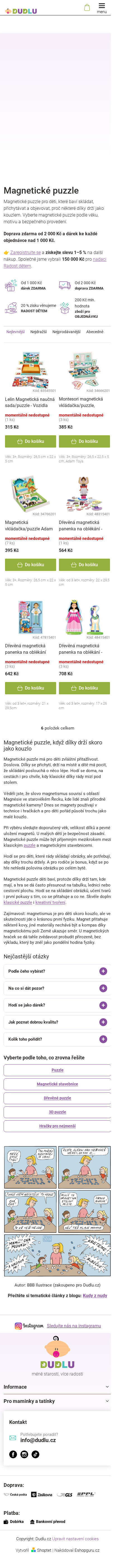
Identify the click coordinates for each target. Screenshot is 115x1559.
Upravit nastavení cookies (73, 1551)
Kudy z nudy (93, 1308)
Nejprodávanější (66, 332)
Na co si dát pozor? (26, 1005)
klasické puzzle (18, 902)
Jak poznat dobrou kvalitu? (33, 1039)
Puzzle (55, 1087)
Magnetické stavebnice (55, 1101)
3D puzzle (55, 1129)
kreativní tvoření (50, 902)
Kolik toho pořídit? (25, 1056)
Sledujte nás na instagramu (72, 1338)
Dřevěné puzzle (55, 1115)
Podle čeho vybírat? (26, 988)
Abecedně (94, 332)
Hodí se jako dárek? (26, 1022)
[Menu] (102, 7)
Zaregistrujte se (25, 252)
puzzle (29, 845)
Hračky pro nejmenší (55, 1143)
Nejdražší (38, 332)
